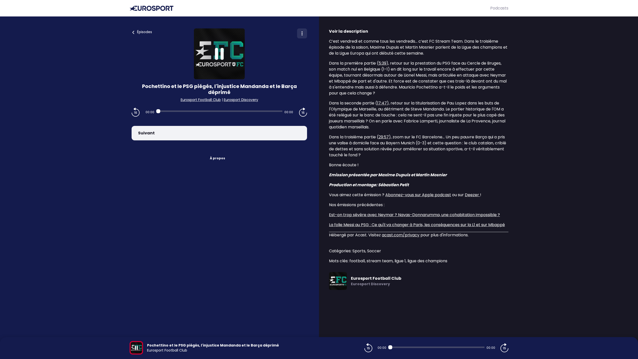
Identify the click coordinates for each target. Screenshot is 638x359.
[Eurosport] (310, 8)
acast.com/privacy (400, 235)
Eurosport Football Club (201, 99)
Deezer (472, 195)
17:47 (382, 103)
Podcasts (499, 8)
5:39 (382, 63)
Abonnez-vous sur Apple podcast (418, 195)
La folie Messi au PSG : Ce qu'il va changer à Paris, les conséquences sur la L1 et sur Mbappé (417, 225)
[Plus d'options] (302, 33)
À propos (217, 158)
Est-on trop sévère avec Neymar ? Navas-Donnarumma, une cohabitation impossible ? (414, 215)
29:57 (384, 137)
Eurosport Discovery (241, 99)
